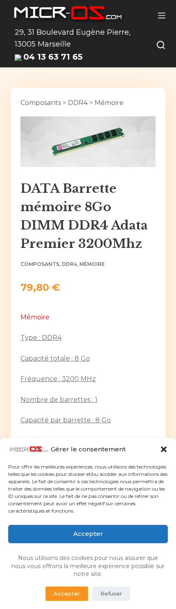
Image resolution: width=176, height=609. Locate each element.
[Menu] (161, 15)
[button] (164, 449)
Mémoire (109, 103)
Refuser (111, 593)
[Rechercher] (161, 45)
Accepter (88, 534)
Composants (40, 103)
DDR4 (78, 103)
